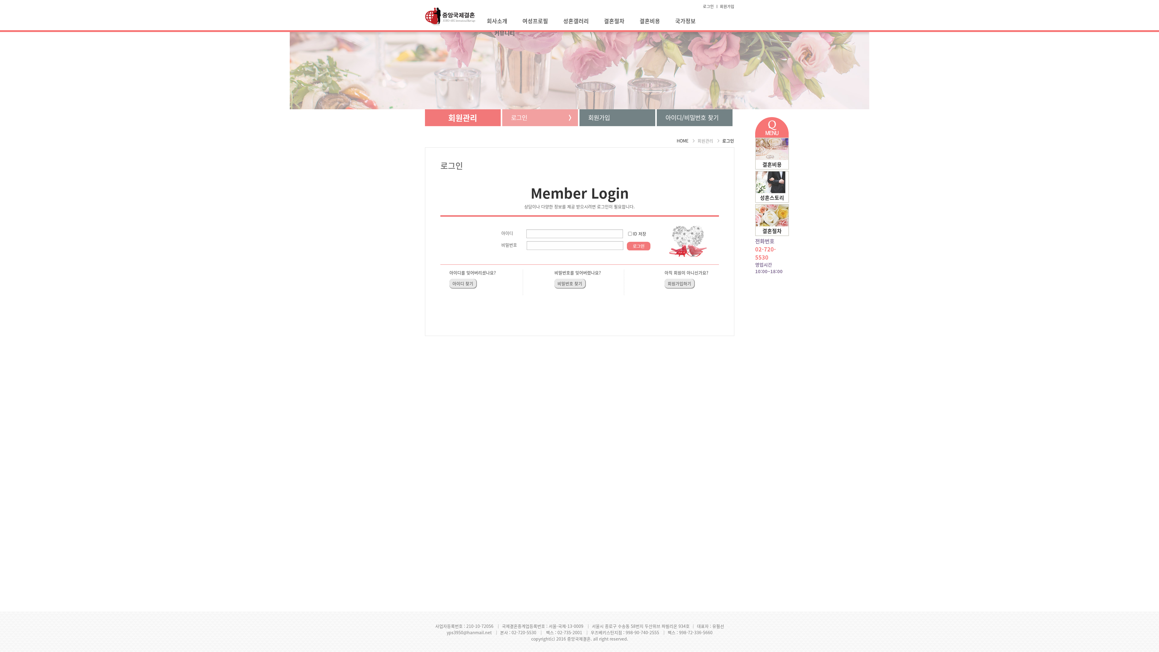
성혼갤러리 (576, 21)
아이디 (507, 233)
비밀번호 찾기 (569, 283)
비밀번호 (509, 245)
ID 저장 (639, 234)
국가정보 (685, 21)
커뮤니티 (504, 33)
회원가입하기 (679, 283)
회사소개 (497, 21)
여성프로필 (535, 21)
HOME (682, 141)
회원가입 (727, 6)
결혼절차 (614, 21)
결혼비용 (650, 21)
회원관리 (462, 117)
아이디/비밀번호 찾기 (692, 117)
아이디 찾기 (462, 283)
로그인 (708, 6)
